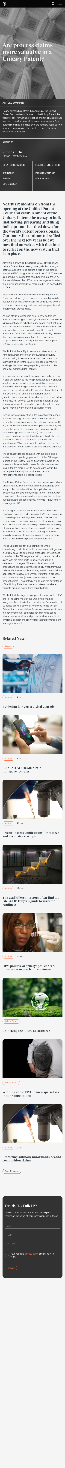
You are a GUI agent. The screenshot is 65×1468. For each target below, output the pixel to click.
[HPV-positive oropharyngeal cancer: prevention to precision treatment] (32, 943)
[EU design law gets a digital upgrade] (32, 682)
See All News (11, 1171)
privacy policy (31, 1254)
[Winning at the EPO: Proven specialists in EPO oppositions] (32, 1069)
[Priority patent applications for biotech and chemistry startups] (32, 810)
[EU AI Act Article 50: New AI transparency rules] (32, 745)
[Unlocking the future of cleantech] (32, 1006)
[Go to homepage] (4, 4)
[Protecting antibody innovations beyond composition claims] (32, 1134)
